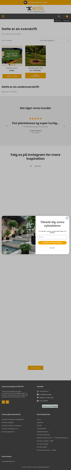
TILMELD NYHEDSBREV (52, 242)
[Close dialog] (67, 218)
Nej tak (52, 248)
